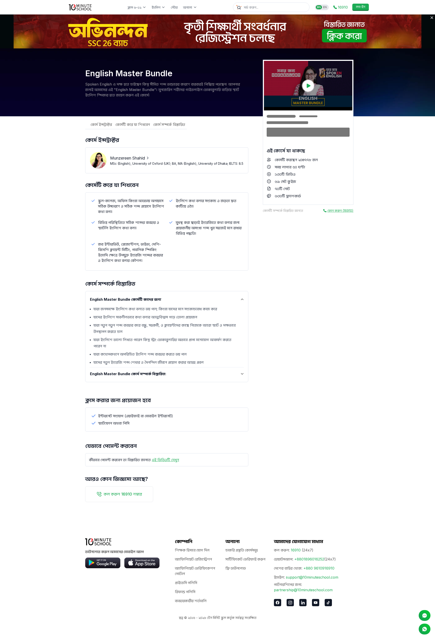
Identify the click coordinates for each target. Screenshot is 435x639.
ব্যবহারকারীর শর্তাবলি (191, 600)
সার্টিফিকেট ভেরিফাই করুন (245, 559)
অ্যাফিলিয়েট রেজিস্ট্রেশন (193, 559)
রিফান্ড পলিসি (185, 591)
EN (325, 7)
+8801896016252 (309, 559)
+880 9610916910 (318, 568)
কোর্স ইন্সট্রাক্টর (101, 124)
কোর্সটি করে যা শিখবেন (133, 124)
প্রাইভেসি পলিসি (186, 582)
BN (319, 7)
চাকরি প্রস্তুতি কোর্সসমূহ (241, 550)
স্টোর (174, 7)
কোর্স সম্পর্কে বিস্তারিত (169, 124)
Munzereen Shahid (127, 158)
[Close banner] (431, 17)
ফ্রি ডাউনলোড (235, 568)
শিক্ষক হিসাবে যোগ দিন (192, 550)
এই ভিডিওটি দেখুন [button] (165, 460)
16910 (296, 550)
